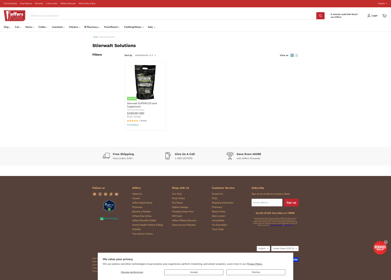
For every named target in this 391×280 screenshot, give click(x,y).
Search (95, 258)
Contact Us (217, 193)
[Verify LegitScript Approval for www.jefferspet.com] (109, 206)
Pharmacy (137, 207)
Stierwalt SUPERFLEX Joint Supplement (142, 105)
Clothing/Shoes (133, 27)
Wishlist (136, 229)
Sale (150, 27)
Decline (256, 272)
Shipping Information (222, 202)
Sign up (291, 202)
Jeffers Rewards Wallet (144, 220)
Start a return (218, 216)
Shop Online (178, 198)
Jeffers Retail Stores (142, 202)
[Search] (320, 15)
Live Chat (177, 193)
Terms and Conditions (276, 225)
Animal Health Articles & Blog (147, 224)
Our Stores (177, 202)
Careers (136, 198)
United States (283, 248)
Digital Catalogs (180, 207)
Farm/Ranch (111, 27)
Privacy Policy (288, 225)
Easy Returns (26, 3)
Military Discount (68, 3)
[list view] (296, 55)
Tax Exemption (10, 3)
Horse (29, 27)
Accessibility (218, 220)
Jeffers (136, 188)
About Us (137, 193)
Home (95, 37)
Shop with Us (180, 188)
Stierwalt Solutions (135, 109)
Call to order (51, 3)
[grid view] (292, 55)
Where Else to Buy (87, 3)
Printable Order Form (183, 211)
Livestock (57, 27)
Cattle (42, 27)
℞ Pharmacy (91, 27)
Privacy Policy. (254, 264)
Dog (6, 27)
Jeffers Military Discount (184, 220)
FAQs (214, 198)
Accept (194, 272)
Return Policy (218, 211)
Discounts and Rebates (184, 224)
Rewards (39, 3)
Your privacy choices (142, 233)
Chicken (74, 27)
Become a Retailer (141, 211)
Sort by (128, 55)
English (381, 3)
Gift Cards (177, 216)
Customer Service (223, 188)
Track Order (218, 229)
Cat (17, 27)
